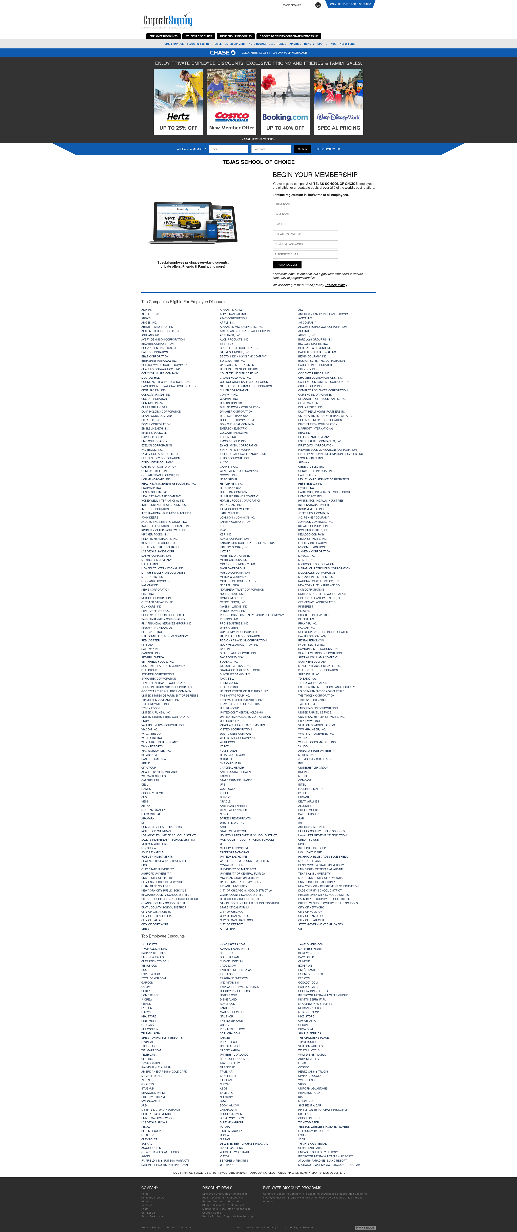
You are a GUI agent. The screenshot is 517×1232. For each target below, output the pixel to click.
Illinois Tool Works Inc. (237, 509)
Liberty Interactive (313, 543)
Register (146, 1205)
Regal (145, 1126)
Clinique (304, 961)
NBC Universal (230, 585)
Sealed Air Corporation (238, 653)
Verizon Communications (316, 725)
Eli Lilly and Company (314, 437)
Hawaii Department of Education (322, 835)
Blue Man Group (232, 1122)
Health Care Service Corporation (323, 479)
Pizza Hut (305, 611)
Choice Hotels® (231, 961)
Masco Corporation (235, 572)
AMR (223, 827)
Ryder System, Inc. (312, 644)
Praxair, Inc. (307, 623)
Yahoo (303, 746)
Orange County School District (165, 903)
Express (226, 974)
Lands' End (227, 1008)
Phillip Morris (308, 810)
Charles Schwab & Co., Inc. (161, 369)
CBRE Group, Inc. (310, 386)
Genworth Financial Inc (315, 471)
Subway (303, 462)
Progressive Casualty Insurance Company (252, 615)
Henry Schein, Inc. (154, 492)
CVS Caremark (230, 763)
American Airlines (311, 827)
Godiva (146, 987)
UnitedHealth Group (313, 767)
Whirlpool (227, 742)
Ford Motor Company (157, 462)
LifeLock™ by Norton (313, 1131)
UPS (222, 784)
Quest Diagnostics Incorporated (323, 632)
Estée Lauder (308, 970)
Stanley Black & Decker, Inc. (319, 666)
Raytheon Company (312, 636)
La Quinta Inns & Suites (315, 1004)
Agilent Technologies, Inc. (161, 331)
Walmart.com (151, 1050)
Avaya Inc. (305, 318)
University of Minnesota (238, 869)
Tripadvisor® (151, 1033)
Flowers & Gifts (198, 44)
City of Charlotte (311, 920)
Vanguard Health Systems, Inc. (243, 725)
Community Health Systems (161, 827)
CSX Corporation (154, 399)
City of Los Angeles (156, 912)
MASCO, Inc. (306, 555)
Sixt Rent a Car (309, 1105)
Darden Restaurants (235, 818)
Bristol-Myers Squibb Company (164, 365)
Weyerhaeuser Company (159, 742)
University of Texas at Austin (320, 869)
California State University (241, 882)
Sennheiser (228, 1076)
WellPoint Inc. (152, 738)
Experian (305, 965)
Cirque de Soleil (310, 1118)
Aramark (147, 818)
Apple (145, 763)
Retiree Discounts (213, 1201)
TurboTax (148, 1046)
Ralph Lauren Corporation (240, 636)
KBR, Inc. (226, 534)
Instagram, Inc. (231, 505)
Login (145, 1208)
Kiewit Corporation (313, 526)
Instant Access (287, 264)
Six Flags (305, 1114)
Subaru (146, 1143)
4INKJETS (147, 1084)
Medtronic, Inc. (152, 577)
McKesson (305, 755)
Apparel (295, 44)
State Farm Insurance (236, 780)
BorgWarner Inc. (232, 360)
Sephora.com (230, 1033)
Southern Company (312, 661)
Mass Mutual (151, 814)
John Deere (149, 517)
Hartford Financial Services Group (325, 492)
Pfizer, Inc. (306, 619)
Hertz (145, 991)
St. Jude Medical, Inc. (235, 666)
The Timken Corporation (316, 695)
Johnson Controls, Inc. (315, 522)
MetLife (304, 776)
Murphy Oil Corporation (238, 581)
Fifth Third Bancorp (235, 450)
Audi (144, 1105)
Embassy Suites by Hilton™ (318, 1152)
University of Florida (157, 878)
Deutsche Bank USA (234, 416)
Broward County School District (166, 895)
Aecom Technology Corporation (322, 327)
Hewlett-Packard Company (161, 496)
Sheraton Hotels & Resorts (162, 1037)
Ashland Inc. (150, 335)
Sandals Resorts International (165, 1165)
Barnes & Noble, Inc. (235, 352)
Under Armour (230, 1046)
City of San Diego (311, 916)
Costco (303, 1067)
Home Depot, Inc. (310, 496)
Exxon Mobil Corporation (239, 445)
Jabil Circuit (229, 513)
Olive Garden (308, 403)
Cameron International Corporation (168, 386)
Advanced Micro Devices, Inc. (241, 327)
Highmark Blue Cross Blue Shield (323, 856)
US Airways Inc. (309, 721)
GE (300, 928)
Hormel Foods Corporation (240, 500)
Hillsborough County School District (169, 899)
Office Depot (308, 1020)
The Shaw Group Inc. (235, 695)
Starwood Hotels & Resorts (241, 670)
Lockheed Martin (310, 789)
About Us (147, 1201)
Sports (322, 44)
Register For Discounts (354, 4)
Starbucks (149, 670)
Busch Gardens (231, 1148)
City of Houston (310, 912)
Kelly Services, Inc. (312, 539)
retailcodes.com (232, 755)
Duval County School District (163, 907)
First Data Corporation (315, 445)
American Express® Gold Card (164, 1071)
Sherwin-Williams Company (318, 657)
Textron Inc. (229, 687)
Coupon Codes (211, 1212)
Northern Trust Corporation (242, 589)
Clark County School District (242, 895)
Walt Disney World (312, 1054)
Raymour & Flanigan (156, 1067)
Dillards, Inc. (151, 420)
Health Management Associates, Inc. (168, 483)
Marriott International (315, 428)
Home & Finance (173, 44)
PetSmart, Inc (151, 632)
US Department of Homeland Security (326, 687)
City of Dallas (152, 920)
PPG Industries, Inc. (234, 623)
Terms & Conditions (179, 1227)
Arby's (146, 318)
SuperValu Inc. (309, 674)
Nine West (148, 1020)
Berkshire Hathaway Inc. (159, 360)
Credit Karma (230, 1050)
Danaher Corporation (236, 411)
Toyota (225, 1126)
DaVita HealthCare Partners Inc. (322, 411)
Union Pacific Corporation (318, 708)
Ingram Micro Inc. (311, 509)
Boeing (303, 772)
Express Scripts (153, 437)
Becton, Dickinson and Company (243, 356)
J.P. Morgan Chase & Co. (315, 759)
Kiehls (146, 1004)
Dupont (225, 797)
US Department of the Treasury (244, 691)
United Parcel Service (314, 712)
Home (145, 1193)
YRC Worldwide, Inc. (156, 750)
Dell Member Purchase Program (244, 1143)
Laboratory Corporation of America (247, 543)
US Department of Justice (239, 369)
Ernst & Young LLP (154, 433)
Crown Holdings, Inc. (235, 377)
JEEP (301, 1139)
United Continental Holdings (241, 712)
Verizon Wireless (154, 844)
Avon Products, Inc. (234, 339)
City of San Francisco (236, 920)
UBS (144, 865)
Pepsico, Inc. (229, 619)
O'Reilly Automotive (234, 848)
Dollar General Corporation (320, 420)
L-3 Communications (312, 547)
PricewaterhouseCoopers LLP (163, 615)
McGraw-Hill (150, 377)
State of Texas (309, 861)
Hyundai (147, 1042)
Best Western (308, 953)
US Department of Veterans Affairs (325, 416)
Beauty (309, 44)
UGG (144, 970)
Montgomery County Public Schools (247, 839)
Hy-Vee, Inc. (306, 488)
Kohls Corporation (234, 539)
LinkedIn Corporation (314, 551)
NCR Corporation (311, 589)
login (332, 4)
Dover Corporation (155, 424)
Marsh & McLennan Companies (163, 572)
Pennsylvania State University (321, 865)
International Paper (313, 505)
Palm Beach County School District (325, 899)
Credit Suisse (308, 839)
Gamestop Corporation (158, 466)
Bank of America (153, 759)
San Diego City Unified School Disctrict (249, 903)
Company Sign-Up (152, 1197)
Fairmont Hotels (310, 974)
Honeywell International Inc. (163, 500)
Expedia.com (150, 974)
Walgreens (306, 1080)
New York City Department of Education (328, 886)
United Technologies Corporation (245, 717)
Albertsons (150, 314)
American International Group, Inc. (246, 331)
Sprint (303, 844)
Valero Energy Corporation (162, 725)
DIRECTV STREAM (153, 1097)
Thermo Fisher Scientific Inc (241, 700)
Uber (145, 928)
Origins (303, 1025)
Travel (217, 44)
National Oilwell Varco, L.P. (318, 581)
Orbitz (225, 1025)
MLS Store (227, 1067)
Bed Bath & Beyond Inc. (315, 348)
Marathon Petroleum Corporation (324, 568)
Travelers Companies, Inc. (160, 700)
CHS (144, 797)
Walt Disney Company (235, 733)
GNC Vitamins (229, 982)
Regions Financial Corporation (243, 640)
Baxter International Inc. (317, 352)
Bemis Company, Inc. (312, 356)
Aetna (145, 806)
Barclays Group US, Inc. (316, 339)
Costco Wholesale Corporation (244, 382)
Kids (333, 44)
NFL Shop (226, 1016)
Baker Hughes (308, 814)
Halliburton (307, 475)
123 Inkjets (149, 944)
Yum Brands (228, 750)
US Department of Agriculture (321, 691)
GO (318, 5)
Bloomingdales (152, 957)
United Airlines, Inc (155, 712)
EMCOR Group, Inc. (233, 441)
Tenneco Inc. (229, 683)
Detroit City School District (241, 899)
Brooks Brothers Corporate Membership (227, 1216)
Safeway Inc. (150, 649)
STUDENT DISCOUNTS (199, 36)
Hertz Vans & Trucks (313, 1071)
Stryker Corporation (157, 674)
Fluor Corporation (234, 458)
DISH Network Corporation (240, 407)
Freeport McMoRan (234, 852)
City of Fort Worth (155, 924)
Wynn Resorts (152, 746)
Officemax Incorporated (316, 602)
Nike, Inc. (147, 594)
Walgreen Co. (151, 733)
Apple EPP (227, 928)
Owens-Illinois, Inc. (234, 606)
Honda (224, 1135)
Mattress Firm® (310, 948)
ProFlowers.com (232, 1029)
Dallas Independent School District (168, 839)
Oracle (225, 801)
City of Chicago (231, 912)
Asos (223, 1088)
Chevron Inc (307, 369)
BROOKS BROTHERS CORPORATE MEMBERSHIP (289, 36)
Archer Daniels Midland (159, 772)
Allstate (304, 806)
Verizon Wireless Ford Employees (324, 1126)
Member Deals (152, 1076)
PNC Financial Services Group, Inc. (166, 623)
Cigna (224, 814)
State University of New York (320, 878)
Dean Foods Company (157, 416)
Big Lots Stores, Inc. (313, 344)
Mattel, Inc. (150, 564)
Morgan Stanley (153, 810)
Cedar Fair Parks (310, 1148)
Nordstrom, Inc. (232, 594)
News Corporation (155, 589)
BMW (223, 1101)
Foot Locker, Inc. (311, 458)
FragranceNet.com (234, 978)
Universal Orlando (234, 1054)
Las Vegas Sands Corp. (158, 551)
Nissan (225, 1139)
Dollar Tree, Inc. (310, 407)
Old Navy (147, 1025)
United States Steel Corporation (166, 717)
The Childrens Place (313, 1037)
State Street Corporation (318, 670)
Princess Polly (309, 1093)
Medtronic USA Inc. (234, 560)
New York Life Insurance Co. (319, 585)
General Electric (311, 466)
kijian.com (149, 755)
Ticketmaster (308, 1122)
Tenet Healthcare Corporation (164, 683)
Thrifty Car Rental (312, 1143)
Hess (145, 801)
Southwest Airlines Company (163, 666)
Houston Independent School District (248, 835)
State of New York (234, 831)
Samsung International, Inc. (319, 649)
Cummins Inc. (229, 399)
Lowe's (146, 789)
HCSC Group (228, 479)
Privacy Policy (150, 1227)
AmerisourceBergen (235, 772)
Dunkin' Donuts (231, 403)
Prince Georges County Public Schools (328, 903)
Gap (301, 818)
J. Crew (146, 999)
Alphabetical (239, 1193)
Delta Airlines (308, 801)
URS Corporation (232, 721)
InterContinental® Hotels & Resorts (326, 1156)
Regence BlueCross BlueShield (164, 861)
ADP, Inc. (147, 310)
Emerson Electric (233, 428)
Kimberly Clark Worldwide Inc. (164, 530)
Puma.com (305, 1029)
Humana (304, 797)
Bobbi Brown (229, 957)
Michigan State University (239, 878)
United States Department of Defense (170, 695)
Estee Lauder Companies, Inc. (320, 441)
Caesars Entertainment (238, 365)
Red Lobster (150, 640)
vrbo (302, 1084)
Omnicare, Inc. (151, 606)
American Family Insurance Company (325, 314)
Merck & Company (233, 577)
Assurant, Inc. (230, 335)
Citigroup (148, 767)
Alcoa (224, 462)
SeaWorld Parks (153, 1093)
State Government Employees (320, 924)
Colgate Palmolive (234, 433)
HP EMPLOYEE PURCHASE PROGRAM (322, 1110)
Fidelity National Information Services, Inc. (331, 454)
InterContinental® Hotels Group (323, 995)
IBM (300, 763)
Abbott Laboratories (157, 327)
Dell (144, 784)
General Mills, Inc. (155, 471)
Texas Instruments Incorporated (166, 687)
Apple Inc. (227, 322)
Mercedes (305, 1101)
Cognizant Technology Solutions (166, 382)
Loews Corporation (156, 555)
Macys (146, 1012)
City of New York (311, 907)
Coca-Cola (227, 789)
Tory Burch (228, 1042)
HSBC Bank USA (231, 488)
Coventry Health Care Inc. (239, 373)
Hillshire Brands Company (239, 496)
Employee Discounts (215, 1193)
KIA (300, 1097)
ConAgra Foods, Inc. (156, 394)
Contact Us (148, 1212)
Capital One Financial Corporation (246, 386)
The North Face (231, 1020)
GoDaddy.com (308, 982)
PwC (223, 530)
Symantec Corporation (158, 678)
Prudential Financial (156, 628)
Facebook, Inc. (152, 450)
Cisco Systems (152, 793)
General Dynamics (233, 810)
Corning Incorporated (315, 394)
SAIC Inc (225, 649)
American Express (233, 806)
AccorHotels (151, 1148)
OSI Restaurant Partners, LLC (320, 598)
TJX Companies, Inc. (155, 704)
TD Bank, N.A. (307, 678)
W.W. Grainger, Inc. (312, 729)
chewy (225, 1084)
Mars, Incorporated (235, 555)
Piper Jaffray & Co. (155, 611)
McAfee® (147, 1135)
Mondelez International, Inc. (162, 568)
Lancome (147, 1008)
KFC (222, 526)
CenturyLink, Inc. (153, 390)
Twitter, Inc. (307, 704)
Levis (302, 1063)
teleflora (149, 1054)
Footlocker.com (153, 978)
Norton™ (226, 1097)
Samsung (226, 1093)
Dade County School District (320, 890)
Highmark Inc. (151, 488)
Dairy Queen (229, 628)
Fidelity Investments (157, 856)
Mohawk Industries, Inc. (316, 577)
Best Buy (226, 344)
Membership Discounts (216, 1208)
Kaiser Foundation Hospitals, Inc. (166, 526)
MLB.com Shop (308, 1012)
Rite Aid (147, 644)
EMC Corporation (154, 441)
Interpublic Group (312, 848)
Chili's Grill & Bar (154, 407)
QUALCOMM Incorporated (238, 632)
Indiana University (233, 886)
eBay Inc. (304, 433)
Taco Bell (227, 678)
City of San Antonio (234, 916)
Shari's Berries (309, 1033)
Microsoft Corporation (316, 564)
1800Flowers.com (311, 944)
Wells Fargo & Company (237, 738)
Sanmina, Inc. (150, 653)
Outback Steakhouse (157, 602)
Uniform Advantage (312, 1088)
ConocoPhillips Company (160, 373)
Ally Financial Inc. (233, 314)
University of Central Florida (242, 873)
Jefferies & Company (313, 513)
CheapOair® (228, 1110)
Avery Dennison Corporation (163, 339)
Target (225, 776)
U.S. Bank (226, 1165)
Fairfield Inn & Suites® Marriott (165, 1160)
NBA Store (149, 1016)
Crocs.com (228, 965)
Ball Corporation (154, 352)
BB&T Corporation (154, 356)
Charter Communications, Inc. (320, 377)
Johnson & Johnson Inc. (237, 517)
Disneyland (228, 999)
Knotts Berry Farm (312, 999)
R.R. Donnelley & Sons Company (164, 636)
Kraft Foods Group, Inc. (159, 543)
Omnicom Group (231, 598)
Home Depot (150, 995)
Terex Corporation (312, 683)
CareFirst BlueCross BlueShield (244, 861)
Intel (302, 784)
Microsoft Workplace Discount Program (329, 1165)
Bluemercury (151, 1131)
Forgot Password (327, 149)
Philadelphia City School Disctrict (324, 895)
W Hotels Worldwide (235, 1152)
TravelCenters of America (240, 704)
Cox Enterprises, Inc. (314, 373)
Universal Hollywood (157, 1118)
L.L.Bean (226, 1080)
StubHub (147, 1088)
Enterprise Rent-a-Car (236, 970)
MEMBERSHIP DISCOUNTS (236, 36)
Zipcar (146, 1080)
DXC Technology (232, 657)
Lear (144, 822)
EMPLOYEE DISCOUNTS (163, 36)
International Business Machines (166, 513)
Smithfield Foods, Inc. (157, 661)
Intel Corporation (155, 509)
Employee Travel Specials (239, 987)
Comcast (304, 780)
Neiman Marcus (309, 1008)
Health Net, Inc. (231, 483)
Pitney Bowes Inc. (233, 611)
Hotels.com (228, 995)
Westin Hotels (309, 1050)
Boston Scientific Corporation (321, 360)
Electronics (277, 44)
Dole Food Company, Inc (237, 420)
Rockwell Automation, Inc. (239, 644)
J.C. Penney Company (313, 517)
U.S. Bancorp (229, 708)
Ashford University (156, 873)
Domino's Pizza (152, 403)
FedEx (224, 793)
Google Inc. (228, 475)
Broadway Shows (233, 1118)
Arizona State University (317, 750)
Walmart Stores (153, 776)
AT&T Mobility (230, 1063)
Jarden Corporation (235, 522)
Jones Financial (153, 852)
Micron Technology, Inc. (238, 564)
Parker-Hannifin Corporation (163, 619)
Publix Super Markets (314, 615)
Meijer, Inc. (306, 560)
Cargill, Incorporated (315, 365)
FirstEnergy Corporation (160, 458)
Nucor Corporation (156, 598)
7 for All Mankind (154, 948)
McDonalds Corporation (316, 572)
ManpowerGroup (232, 568)
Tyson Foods (150, 708)
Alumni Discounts (213, 1197)
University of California (316, 882)
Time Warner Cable (312, 700)
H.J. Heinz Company (233, 492)
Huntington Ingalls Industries (321, 500)
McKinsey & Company (156, 560)
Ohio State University (157, 869)
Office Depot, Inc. (233, 602)
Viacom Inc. (149, 729)
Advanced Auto (231, 310)
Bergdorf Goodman (234, 1059)
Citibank (226, 759)
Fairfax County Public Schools (321, 831)
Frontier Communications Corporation (327, 450)
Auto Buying (257, 44)
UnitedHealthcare (233, 856)
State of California (234, 907)
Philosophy (149, 1029)
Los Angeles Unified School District (168, 835)
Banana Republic (153, 953)
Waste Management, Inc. (316, 733)
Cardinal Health (232, 767)
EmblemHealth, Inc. (155, 428)
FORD (302, 1135)
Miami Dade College (155, 886)
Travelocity (307, 1042)
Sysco (302, 793)
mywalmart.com (232, 865)
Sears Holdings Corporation (320, 653)
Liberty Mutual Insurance (160, 547)
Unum (145, 721)
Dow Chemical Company (237, 424)
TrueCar (226, 1071)
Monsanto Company (155, 581)
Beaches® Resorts (234, 1160)
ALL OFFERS (347, 44)
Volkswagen (150, 1101)
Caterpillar (150, 780)
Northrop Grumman (156, 831)
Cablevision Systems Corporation (323, 382)
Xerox (224, 746)
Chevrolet (149, 1139)
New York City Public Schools (163, 890)
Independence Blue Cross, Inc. (164, 505)
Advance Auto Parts (235, 948)
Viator (224, 1156)
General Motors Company (239, 471)
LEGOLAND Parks (232, 1114)
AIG (300, 310)
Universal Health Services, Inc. (321, 717)
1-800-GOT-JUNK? (152, 1063)
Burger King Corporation (239, 348)
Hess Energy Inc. (310, 483)
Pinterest (305, 606)
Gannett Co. (229, 466)
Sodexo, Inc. (229, 661)
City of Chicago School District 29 (246, 890)
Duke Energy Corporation (317, 424)
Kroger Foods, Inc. (155, 534)
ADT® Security (308, 1059)
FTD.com (304, 978)
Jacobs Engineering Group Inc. (164, 522)
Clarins (147, 1059)
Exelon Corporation (156, 445)
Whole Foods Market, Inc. (317, 742)
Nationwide (149, 585)
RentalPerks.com (311, 640)
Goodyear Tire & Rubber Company (166, 691)
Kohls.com (227, 1004)
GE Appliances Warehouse (161, 1152)
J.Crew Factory (231, 1131)
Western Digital (232, 822)
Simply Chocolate (311, 1076)
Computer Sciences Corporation (323, 390)
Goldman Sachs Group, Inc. (161, 475)
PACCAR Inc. (306, 628)
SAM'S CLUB (306, 957)
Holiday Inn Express (235, 991)
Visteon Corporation (236, 729)
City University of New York (162, 882)
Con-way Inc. (229, 394)
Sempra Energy (152, 657)
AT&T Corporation (233, 318)
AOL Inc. (304, 331)
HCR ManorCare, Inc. (156, 479)
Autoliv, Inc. (307, 335)
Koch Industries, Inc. (313, 530)
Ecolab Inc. (228, 437)
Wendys (303, 738)
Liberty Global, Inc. (234, 547)
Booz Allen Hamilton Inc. (159, 348)
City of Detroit (231, 924)
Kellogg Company (311, 534)
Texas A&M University (314, 873)
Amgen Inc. (149, 322)
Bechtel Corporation (157, 344)
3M (300, 822)
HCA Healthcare (310, 852)
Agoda (146, 1156)
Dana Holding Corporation (161, 411)
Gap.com (147, 982)
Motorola (148, 848)
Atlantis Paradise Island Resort (322, 1160)
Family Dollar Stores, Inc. (160, 454)
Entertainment (235, 44)
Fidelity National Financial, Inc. (243, 454)
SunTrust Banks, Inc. (235, 674)
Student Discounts (214, 1205)
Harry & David (308, 987)
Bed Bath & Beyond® (156, 1114)
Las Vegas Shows (154, 1122)
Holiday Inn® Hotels (313, 991)
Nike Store (306, 1016)
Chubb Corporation (234, 390)
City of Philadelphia (156, 916)
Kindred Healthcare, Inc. (159, 539)
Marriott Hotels (232, 1012)
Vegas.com (149, 965)
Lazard (225, 551)
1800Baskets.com (232, 944)
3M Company (307, 322)
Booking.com (229, 1105)
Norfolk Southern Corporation (322, 594)
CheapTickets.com (155, 961)
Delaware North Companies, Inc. (322, 399)
